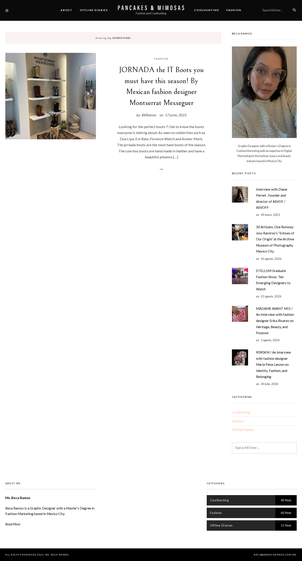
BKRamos (149, 115)
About (67, 10)
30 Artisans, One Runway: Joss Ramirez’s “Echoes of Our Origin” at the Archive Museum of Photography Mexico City (275, 239)
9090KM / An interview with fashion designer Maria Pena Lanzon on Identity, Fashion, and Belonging (273, 364)
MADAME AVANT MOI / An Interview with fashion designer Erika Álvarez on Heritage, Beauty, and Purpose (275, 320)
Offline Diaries (94, 10)
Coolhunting (206, 10)
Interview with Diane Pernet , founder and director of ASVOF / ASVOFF (271, 198)
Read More (12, 524)
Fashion (233, 10)
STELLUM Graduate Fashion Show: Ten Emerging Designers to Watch (273, 280)
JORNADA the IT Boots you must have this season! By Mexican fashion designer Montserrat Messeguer (161, 86)
